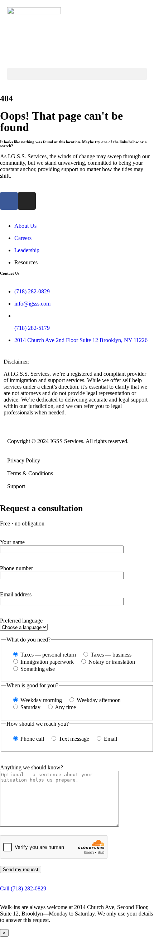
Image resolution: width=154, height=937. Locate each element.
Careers (23, 238)
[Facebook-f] (9, 201)
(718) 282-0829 (32, 291)
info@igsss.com (32, 304)
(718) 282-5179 (32, 328)
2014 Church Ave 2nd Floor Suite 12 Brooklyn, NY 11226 (81, 340)
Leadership (26, 250)
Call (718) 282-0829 (23, 888)
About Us (25, 226)
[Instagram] (27, 201)
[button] (77, 74)
